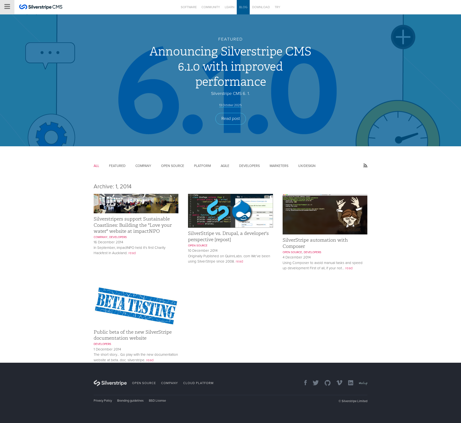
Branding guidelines (130, 401)
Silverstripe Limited (354, 401)
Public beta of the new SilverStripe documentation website (133, 335)
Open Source (172, 166)
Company (143, 166)
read (132, 253)
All (96, 166)
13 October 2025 (230, 105)
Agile (225, 166)
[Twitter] (313, 383)
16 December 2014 (108, 242)
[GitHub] (325, 383)
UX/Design (306, 166)
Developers (249, 166)
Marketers (279, 166)
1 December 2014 (107, 349)
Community (210, 7)
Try (277, 7)
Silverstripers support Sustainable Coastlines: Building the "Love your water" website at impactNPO (133, 225)
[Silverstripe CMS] (40, 7)
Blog (243, 7)
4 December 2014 (297, 257)
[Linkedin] (348, 383)
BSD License (157, 401)
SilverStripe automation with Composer (315, 243)
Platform (202, 166)
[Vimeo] (337, 383)
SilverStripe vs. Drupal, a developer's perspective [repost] (228, 236)
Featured (117, 166)
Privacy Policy (103, 401)
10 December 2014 (203, 250)
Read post (230, 118)
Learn (229, 7)
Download (261, 7)
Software (189, 7)
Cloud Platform (198, 383)
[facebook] (303, 383)
